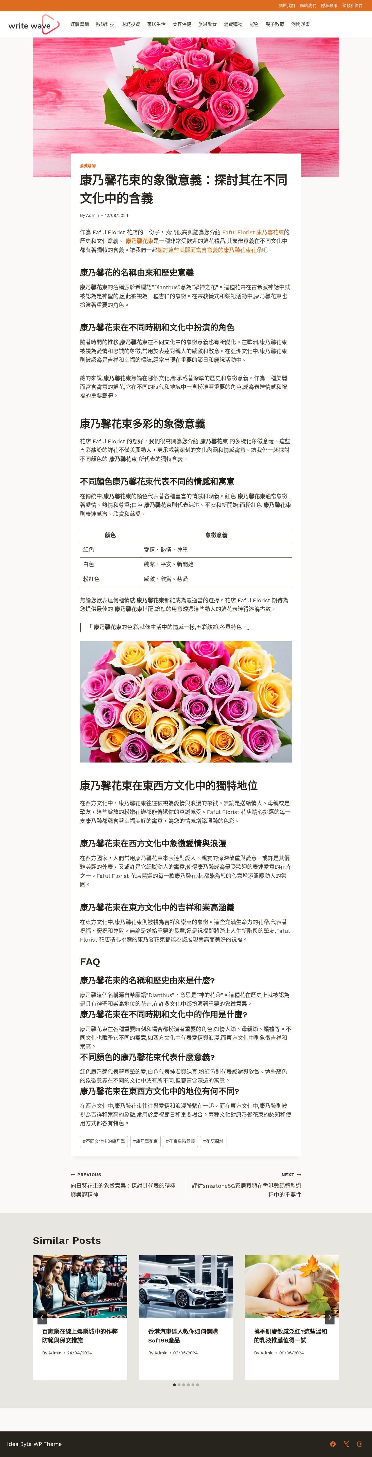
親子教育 (275, 24)
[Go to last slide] (42, 1317)
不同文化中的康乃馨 (104, 1141)
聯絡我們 (308, 5)
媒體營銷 (79, 24)
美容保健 (182, 24)
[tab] (174, 1384)
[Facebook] (333, 1444)
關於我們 (287, 5)
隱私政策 (329, 5)
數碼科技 (105, 24)
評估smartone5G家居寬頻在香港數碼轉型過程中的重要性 (246, 1185)
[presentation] (80, 1286)
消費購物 (233, 24)
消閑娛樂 (300, 24)
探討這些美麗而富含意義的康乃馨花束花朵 (209, 250)
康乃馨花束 (139, 241)
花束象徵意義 (180, 1141)
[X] (346, 1444)
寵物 (254, 24)
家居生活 (156, 24)
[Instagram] (359, 1444)
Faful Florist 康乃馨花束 (253, 232)
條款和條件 (352, 5)
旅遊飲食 (207, 24)
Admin (92, 215)
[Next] (330, 1317)
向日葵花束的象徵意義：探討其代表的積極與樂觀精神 (123, 1185)
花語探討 (213, 1141)
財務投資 (130, 24)
